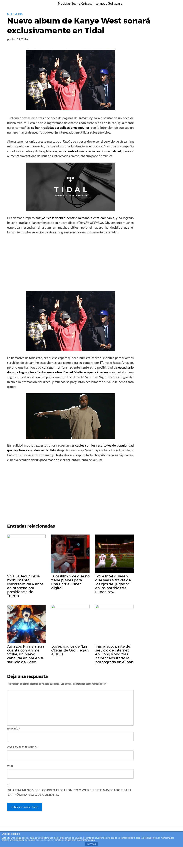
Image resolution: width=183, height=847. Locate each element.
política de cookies (45, 840)
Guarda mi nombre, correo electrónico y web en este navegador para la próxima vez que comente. (70, 792)
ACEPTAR (91, 844)
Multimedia (15, 13)
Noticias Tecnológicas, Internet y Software (90, 3)
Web (10, 766)
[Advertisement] (70, 264)
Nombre (13, 728)
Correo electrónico (22, 747)
